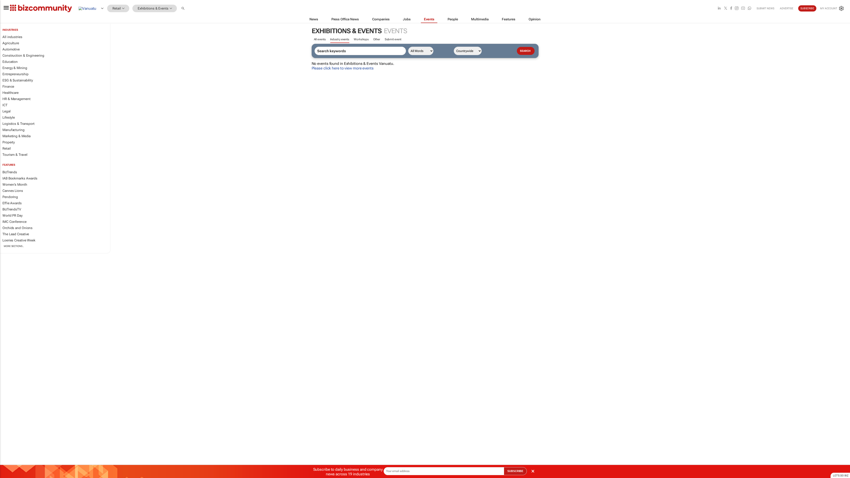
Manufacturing (13, 130)
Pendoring (10, 197)
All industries (12, 37)
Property (8, 142)
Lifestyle (8, 118)
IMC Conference (14, 222)
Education (10, 62)
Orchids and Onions (17, 228)
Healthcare (10, 93)
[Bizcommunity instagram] (736, 9)
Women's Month (14, 185)
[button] (183, 8)
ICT (5, 105)
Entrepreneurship (15, 74)
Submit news (765, 8)
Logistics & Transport (18, 124)
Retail (6, 148)
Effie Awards (12, 203)
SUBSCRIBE (515, 471)
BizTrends (9, 172)
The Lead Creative (15, 234)
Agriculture (10, 43)
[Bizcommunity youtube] (743, 9)
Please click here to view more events (343, 68)
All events (320, 39)
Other (376, 39)
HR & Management (16, 99)
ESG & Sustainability (17, 80)
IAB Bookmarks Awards (19, 178)
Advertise (786, 8)
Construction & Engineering (23, 56)
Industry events (340, 39)
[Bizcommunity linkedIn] (719, 9)
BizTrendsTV (11, 209)
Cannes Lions (12, 191)
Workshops (361, 39)
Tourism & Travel (14, 155)
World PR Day (12, 216)
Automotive (11, 49)
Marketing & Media (16, 136)
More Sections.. (14, 246)
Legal (6, 111)
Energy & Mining (14, 68)
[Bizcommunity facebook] (731, 9)
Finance (8, 87)
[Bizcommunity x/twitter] (725, 9)
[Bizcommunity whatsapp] (749, 9)
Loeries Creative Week (18, 240)
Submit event (393, 39)
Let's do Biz (840, 475)
